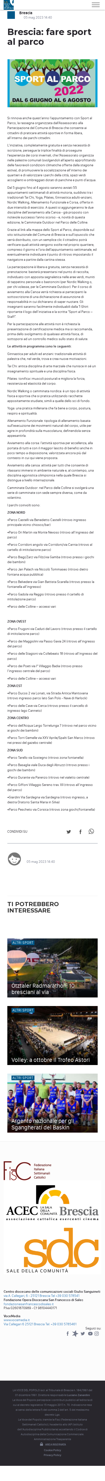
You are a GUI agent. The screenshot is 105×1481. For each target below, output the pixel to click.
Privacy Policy (52, 1455)
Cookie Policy (52, 1450)
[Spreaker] (75, 1336)
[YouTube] (90, 1336)
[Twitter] (83, 1336)
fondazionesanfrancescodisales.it (29, 1304)
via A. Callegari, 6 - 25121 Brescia (27, 1296)
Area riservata (55, 1444)
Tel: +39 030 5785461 (60, 1324)
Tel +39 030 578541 (65, 1296)
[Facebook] (68, 1336)
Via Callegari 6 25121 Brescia (24, 1324)
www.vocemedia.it (17, 1320)
